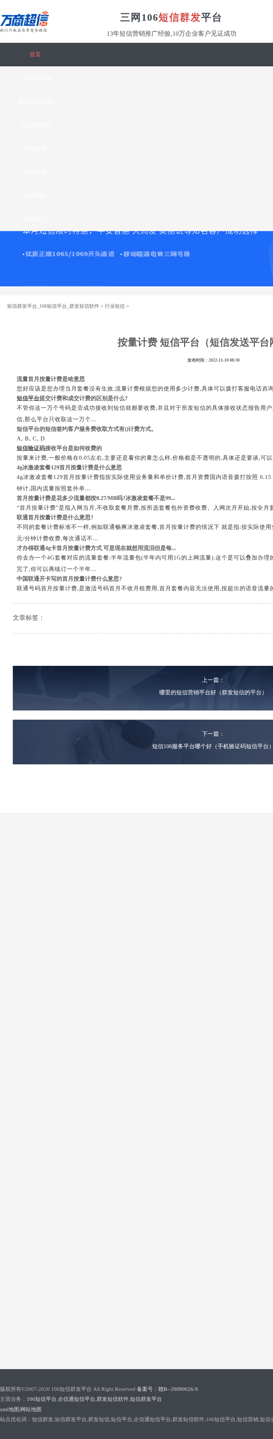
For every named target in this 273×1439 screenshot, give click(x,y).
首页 (35, 54)
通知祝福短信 (35, 101)
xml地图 (9, 1409)
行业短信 (35, 149)
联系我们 (35, 219)
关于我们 (35, 196)
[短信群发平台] (24, 29)
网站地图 (31, 1409)
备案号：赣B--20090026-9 (167, 1389)
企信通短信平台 (76, 1399)
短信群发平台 (146, 1399)
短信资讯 (35, 172)
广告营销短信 (35, 78)
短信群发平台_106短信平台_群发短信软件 (53, 306)
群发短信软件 (113, 1399)
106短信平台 (42, 1399)
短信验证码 (35, 125)
